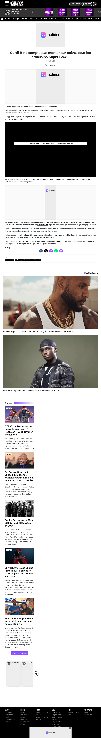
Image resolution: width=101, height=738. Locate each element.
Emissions (8, 712)
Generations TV (66, 19)
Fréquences (9, 722)
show (6, 259)
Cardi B (58, 241)
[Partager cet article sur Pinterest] (50, 252)
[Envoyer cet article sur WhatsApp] (55, 252)
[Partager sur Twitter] (45, 252)
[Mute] (33, 12)
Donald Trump (42, 225)
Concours (88, 19)
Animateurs (9, 715)
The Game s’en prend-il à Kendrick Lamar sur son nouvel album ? (19, 621)
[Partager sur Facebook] (40, 252)
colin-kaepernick (27, 259)
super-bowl (37, 259)
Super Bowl (77, 241)
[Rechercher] (95, 4)
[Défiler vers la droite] (36, 673)
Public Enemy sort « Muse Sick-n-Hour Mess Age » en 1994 (19, 523)
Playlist (7, 717)
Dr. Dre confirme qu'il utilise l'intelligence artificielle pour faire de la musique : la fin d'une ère (19, 476)
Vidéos (78, 19)
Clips (70, 715)
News (7, 19)
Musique (16, 19)
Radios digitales (48, 19)
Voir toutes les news (19, 653)
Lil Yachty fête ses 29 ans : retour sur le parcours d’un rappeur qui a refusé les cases (19, 572)
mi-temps (18, 259)
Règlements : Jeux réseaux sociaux (57, 717)
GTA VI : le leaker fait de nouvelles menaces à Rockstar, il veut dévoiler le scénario (19, 430)
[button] (14, 673)
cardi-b (12, 259)
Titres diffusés (10, 719)
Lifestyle (34, 19)
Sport (25, 19)
